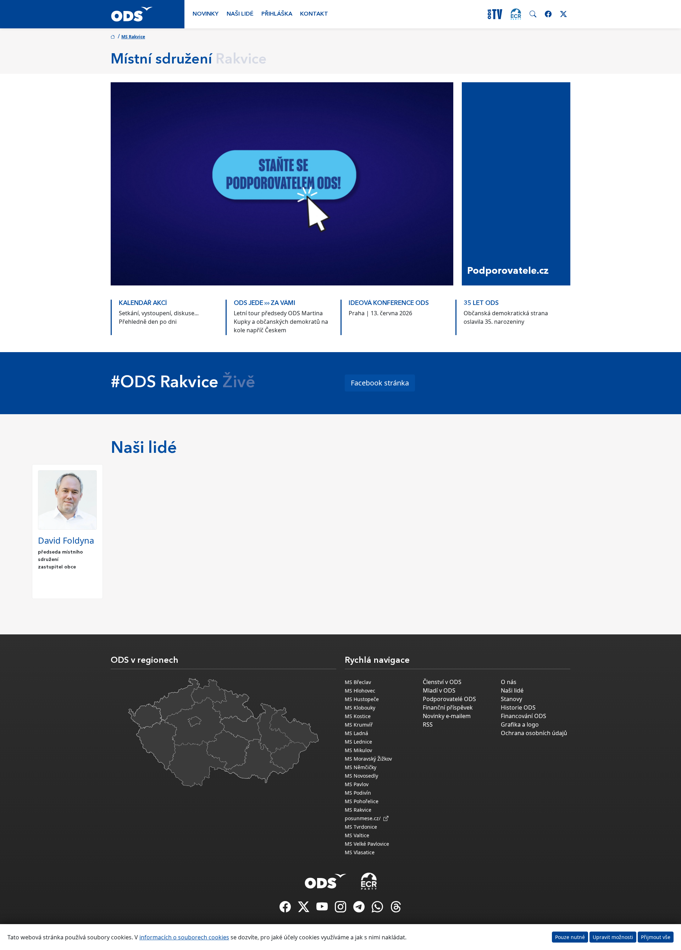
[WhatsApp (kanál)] (378, 909)
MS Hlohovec (360, 690)
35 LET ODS (481, 303)
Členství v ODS (442, 682)
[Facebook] (285, 909)
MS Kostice (358, 716)
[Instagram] (341, 909)
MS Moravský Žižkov (368, 758)
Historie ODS (518, 707)
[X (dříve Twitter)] (304, 909)
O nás (508, 682)
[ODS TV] (322, 909)
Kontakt (314, 14)
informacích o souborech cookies (184, 937)
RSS (428, 724)
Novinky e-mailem (447, 716)
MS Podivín (358, 792)
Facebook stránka (380, 383)
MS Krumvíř (359, 724)
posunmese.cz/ (364, 818)
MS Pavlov (357, 784)
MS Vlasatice (360, 852)
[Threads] (396, 909)
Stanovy (511, 699)
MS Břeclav (358, 682)
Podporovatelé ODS (449, 699)
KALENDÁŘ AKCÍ (143, 303)
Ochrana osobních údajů (534, 733)
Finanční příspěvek (448, 707)
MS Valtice (357, 835)
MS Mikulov (358, 750)
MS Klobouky (360, 707)
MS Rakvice (133, 37)
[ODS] (325, 879)
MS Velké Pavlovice (367, 843)
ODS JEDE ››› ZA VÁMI (264, 303)
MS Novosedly (361, 775)
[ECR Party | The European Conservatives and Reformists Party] (516, 14)
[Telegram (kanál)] (359, 909)
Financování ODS (523, 716)
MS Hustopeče (362, 699)
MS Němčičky (360, 767)
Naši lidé (240, 14)
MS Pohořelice (361, 801)
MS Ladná (356, 733)
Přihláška (276, 14)
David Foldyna (66, 540)
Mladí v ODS (439, 690)
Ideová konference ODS (389, 303)
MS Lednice (358, 741)
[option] (168, 314)
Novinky (205, 14)
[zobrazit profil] (67, 500)
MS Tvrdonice (361, 826)
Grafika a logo (520, 724)
